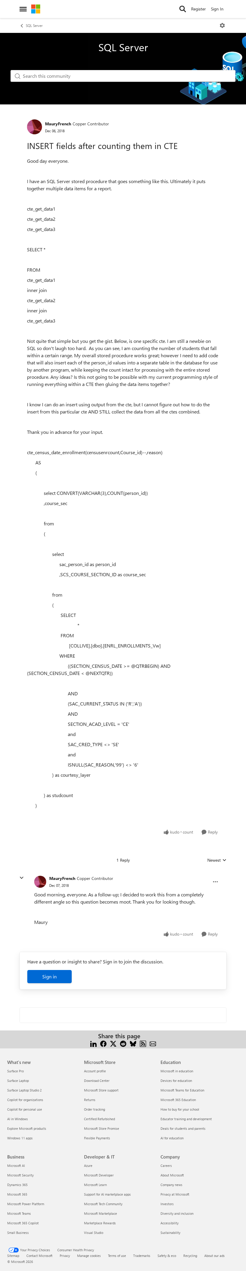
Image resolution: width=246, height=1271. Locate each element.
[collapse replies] (21, 877)
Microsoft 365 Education (178, 1099)
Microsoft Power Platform (25, 1204)
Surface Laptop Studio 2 (24, 1090)
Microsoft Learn (95, 1184)
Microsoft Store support (101, 1090)
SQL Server (34, 25)
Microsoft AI (16, 1165)
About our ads (214, 1255)
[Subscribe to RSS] (143, 1043)
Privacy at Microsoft (174, 1194)
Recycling (190, 1255)
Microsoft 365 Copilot (23, 1223)
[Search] (182, 9)
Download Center (97, 1080)
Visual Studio (93, 1232)
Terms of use (117, 1255)
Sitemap (13, 1255)
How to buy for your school (179, 1109)
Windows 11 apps (20, 1138)
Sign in (49, 976)
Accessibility (169, 1223)
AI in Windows (17, 1119)
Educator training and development (186, 1119)
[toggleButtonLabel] (222, 25)
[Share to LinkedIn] (93, 1043)
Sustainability (170, 1232)
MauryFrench (58, 124)
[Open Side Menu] (23, 8)
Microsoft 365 (17, 1194)
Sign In (217, 9)
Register (198, 9)
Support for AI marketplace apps (107, 1194)
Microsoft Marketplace (100, 1213)
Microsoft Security (20, 1175)
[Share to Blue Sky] (133, 1043)
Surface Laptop (18, 1080)
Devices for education (176, 1080)
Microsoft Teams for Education (182, 1090)
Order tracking (94, 1109)
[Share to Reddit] (123, 1043)
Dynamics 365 (17, 1184)
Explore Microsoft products (26, 1128)
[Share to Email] (153, 1043)
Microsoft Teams (19, 1213)
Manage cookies (89, 1255)
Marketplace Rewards (100, 1223)
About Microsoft (172, 1175)
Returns (89, 1099)
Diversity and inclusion (177, 1213)
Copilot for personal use (24, 1109)
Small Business (18, 1232)
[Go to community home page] (35, 8)
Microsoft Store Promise (101, 1128)
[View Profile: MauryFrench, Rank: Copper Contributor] (34, 126)
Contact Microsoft (39, 1255)
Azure (88, 1165)
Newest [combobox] (216, 860)
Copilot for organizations (25, 1099)
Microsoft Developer (99, 1175)
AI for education (172, 1138)
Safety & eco (167, 1255)
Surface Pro (15, 1071)
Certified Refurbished (99, 1119)
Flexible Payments (97, 1138)
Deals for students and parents (183, 1128)
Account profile (95, 1071)
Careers (166, 1165)
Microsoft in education (176, 1071)
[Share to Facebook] (103, 1043)
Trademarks (141, 1255)
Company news (171, 1184)
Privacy (65, 1255)
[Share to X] (113, 1043)
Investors (167, 1204)
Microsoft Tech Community (103, 1204)
